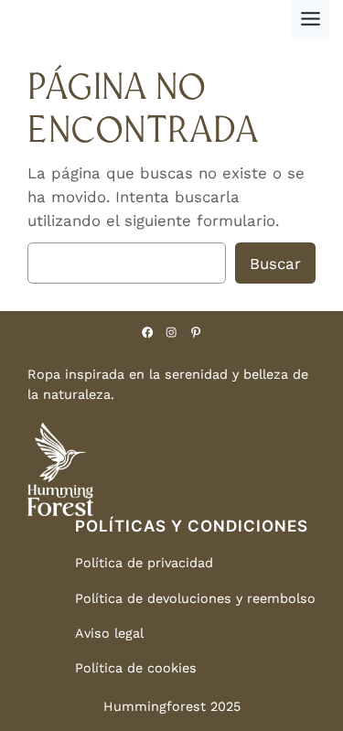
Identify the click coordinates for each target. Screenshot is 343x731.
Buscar (275, 263)
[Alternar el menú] (310, 19)
